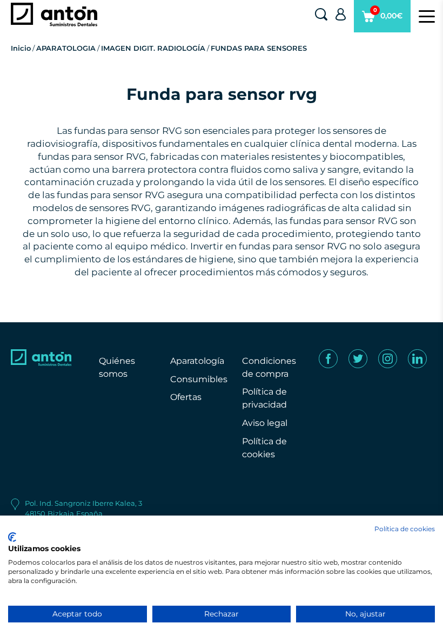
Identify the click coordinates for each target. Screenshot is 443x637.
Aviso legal (264, 423)
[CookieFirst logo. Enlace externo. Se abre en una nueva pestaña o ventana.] (12, 537)
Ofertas (186, 397)
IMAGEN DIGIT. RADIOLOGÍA (153, 48)
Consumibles (198, 379)
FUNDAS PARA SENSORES (259, 48)
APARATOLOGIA (66, 48)
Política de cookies (404, 529)
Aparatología (197, 361)
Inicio (21, 48)
